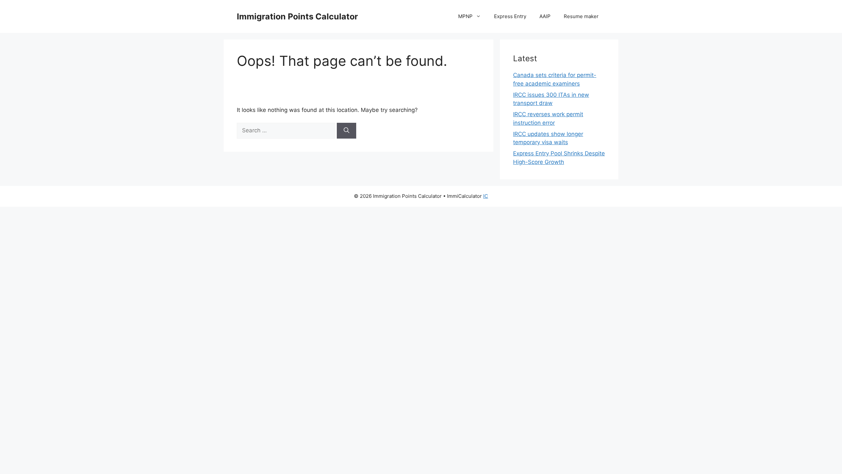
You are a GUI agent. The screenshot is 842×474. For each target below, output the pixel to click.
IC (485, 196)
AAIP (545, 16)
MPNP (465, 16)
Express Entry (510, 16)
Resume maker (581, 16)
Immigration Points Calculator (297, 16)
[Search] (346, 131)
